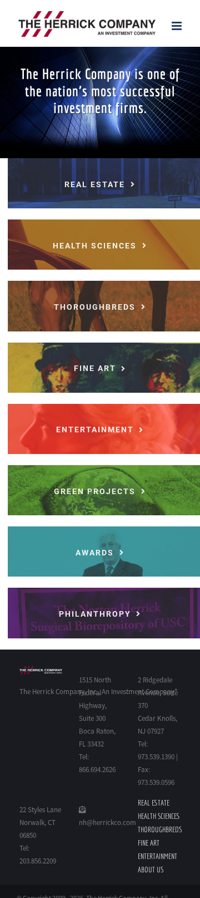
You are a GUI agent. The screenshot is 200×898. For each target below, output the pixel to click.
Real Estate (153, 802)
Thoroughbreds (160, 829)
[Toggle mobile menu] (177, 26)
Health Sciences (159, 816)
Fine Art (148, 842)
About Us (150, 869)
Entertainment (157, 856)
